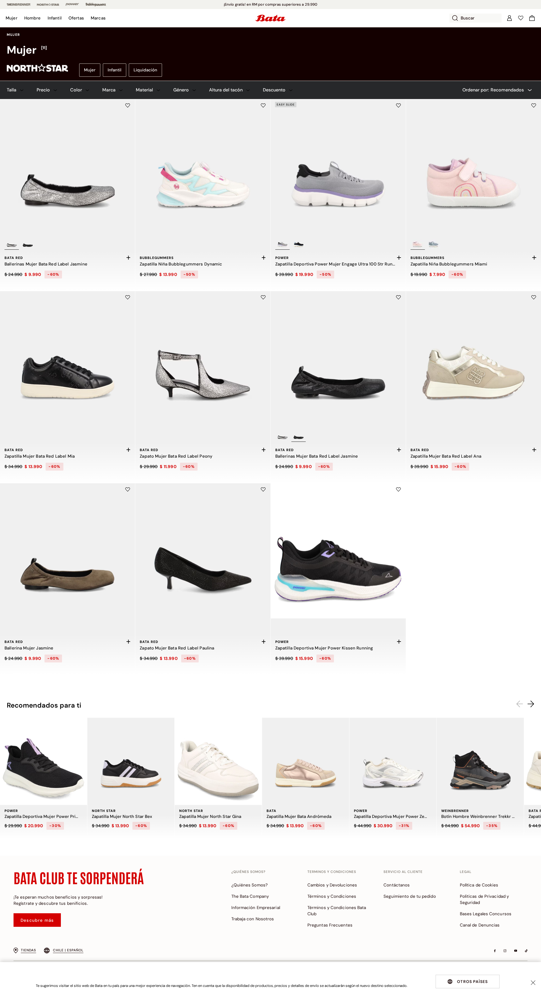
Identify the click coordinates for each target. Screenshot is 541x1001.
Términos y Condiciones (331, 896)
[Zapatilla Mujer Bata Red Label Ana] (473, 358)
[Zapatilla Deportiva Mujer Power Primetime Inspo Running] (43, 761)
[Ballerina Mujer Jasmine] (67, 550)
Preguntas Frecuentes (329, 925)
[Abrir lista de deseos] (520, 18)
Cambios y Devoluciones (332, 885)
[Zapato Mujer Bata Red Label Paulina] (202, 550)
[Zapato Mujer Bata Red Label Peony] (202, 358)
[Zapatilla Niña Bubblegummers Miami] (473, 166)
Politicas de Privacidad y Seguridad (484, 899)
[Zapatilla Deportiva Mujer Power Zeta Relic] (392, 761)
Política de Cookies (479, 885)
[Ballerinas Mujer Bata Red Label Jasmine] (67, 166)
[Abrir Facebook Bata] (495, 951)
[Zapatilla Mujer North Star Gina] (218, 761)
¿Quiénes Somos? (249, 885)
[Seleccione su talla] (128, 257)
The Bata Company (250, 896)
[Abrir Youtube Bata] (515, 951)
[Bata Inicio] (270, 18)
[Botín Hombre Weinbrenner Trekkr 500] (480, 761)
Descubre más (37, 920)
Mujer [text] (13, 34)
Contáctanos (396, 885)
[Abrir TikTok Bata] (526, 951)
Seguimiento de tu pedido (409, 896)
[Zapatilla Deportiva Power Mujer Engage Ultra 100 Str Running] (338, 166)
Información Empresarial (255, 907)
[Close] (533, 982)
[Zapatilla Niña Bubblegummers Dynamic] (202, 166)
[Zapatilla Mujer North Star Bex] (130, 761)
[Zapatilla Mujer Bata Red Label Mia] (67, 358)
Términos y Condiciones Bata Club (336, 911)
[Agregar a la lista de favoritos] (127, 105)
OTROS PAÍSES (472, 981)
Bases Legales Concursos (485, 914)
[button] (11, 18)
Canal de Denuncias (480, 925)
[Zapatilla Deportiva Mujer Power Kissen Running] (338, 550)
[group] (270, 50)
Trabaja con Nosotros (252, 919)
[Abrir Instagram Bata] (505, 951)
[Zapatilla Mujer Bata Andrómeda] (305, 761)
